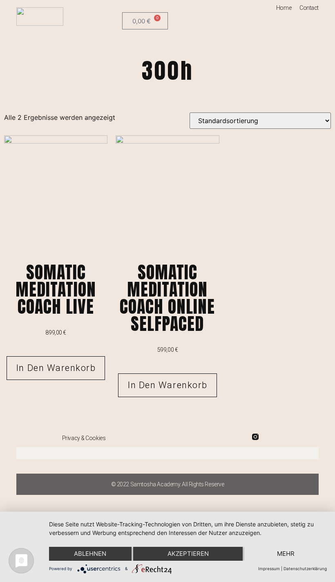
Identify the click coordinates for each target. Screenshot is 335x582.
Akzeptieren (188, 553)
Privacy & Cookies (83, 438)
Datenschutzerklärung (305, 568)
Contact (309, 7)
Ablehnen (90, 553)
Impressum (269, 568)
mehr (286, 553)
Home (283, 7)
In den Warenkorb (56, 368)
